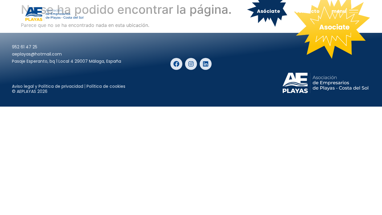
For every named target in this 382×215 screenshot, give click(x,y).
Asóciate (268, 11)
